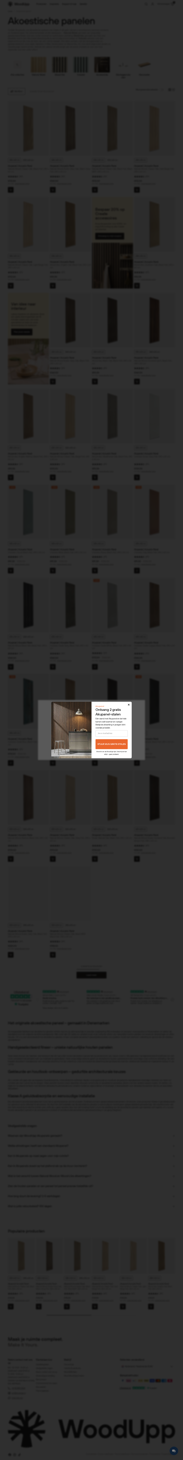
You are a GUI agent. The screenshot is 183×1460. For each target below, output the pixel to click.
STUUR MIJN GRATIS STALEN (112, 744)
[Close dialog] (128, 704)
